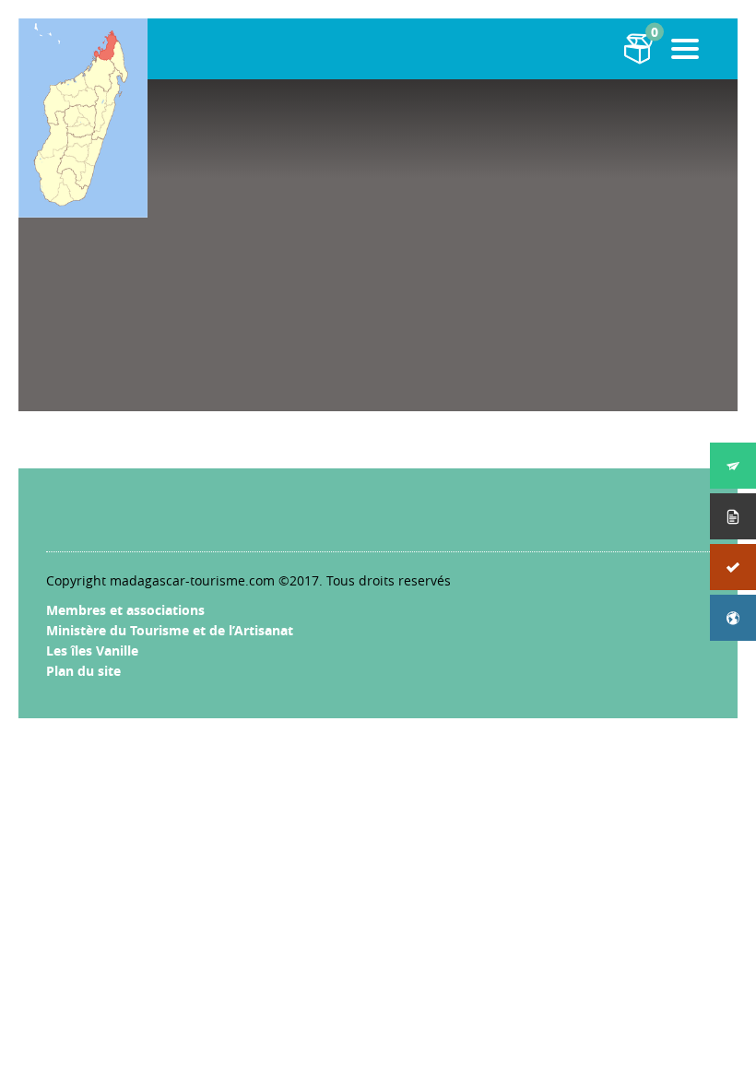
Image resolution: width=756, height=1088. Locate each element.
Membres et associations (125, 610)
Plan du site (83, 671)
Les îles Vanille (92, 650)
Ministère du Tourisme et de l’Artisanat (169, 630)
